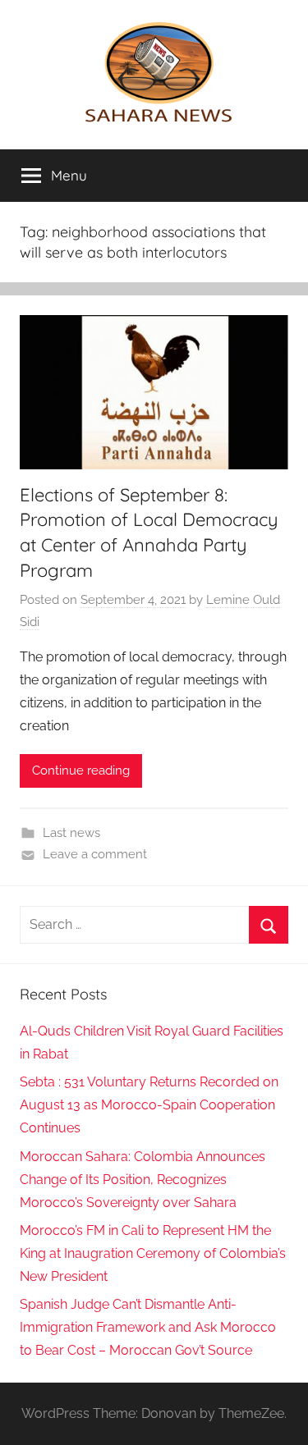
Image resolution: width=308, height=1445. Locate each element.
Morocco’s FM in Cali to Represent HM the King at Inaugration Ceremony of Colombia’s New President (153, 1253)
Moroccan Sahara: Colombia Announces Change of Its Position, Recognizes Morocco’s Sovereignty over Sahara (142, 1179)
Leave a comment (95, 854)
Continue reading (81, 770)
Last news (71, 832)
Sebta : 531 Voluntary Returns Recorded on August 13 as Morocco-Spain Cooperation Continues (149, 1105)
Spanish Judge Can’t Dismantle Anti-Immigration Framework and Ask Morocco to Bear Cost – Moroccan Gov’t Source (148, 1327)
